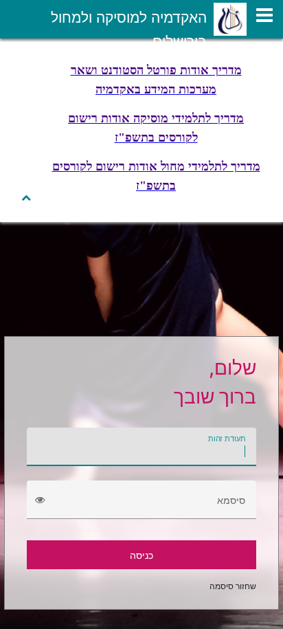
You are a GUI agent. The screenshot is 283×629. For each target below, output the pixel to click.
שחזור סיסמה (233, 586)
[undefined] (264, 15)
